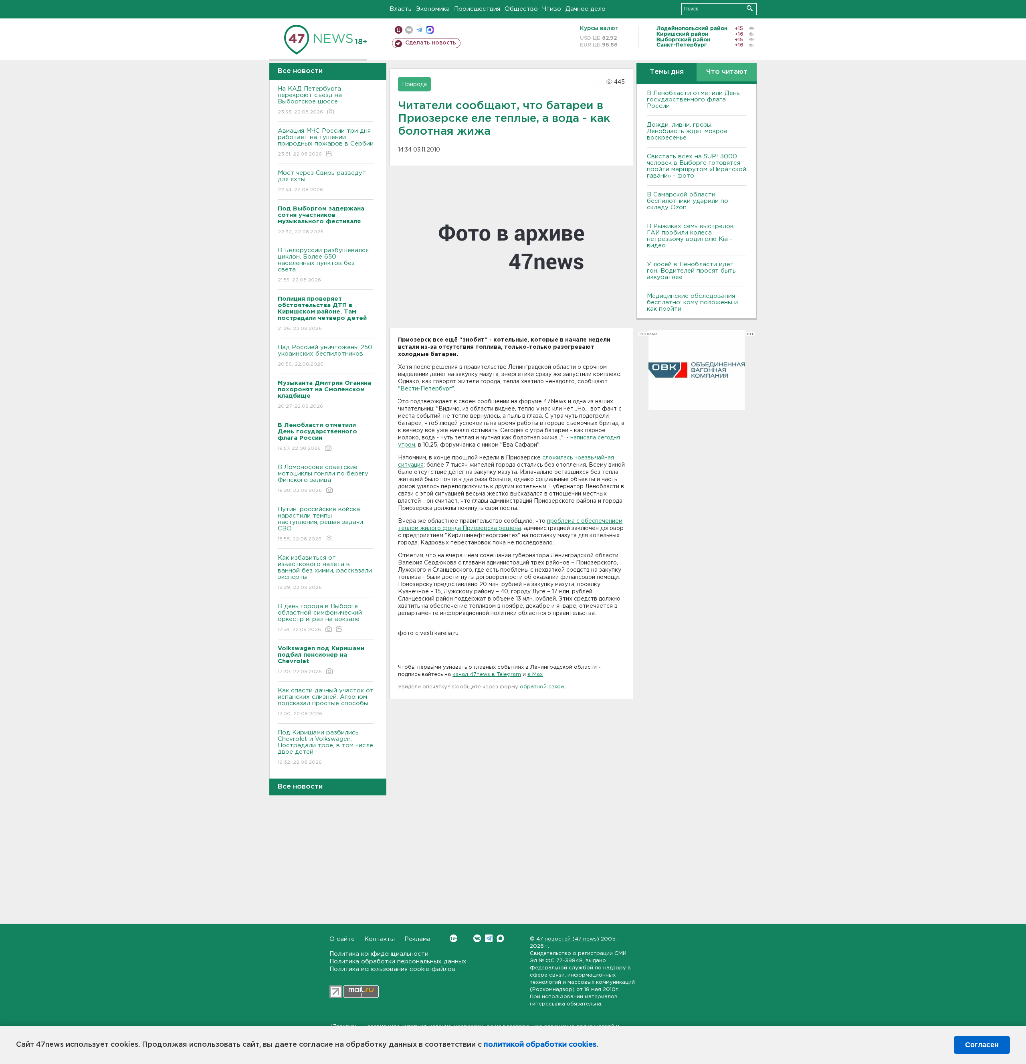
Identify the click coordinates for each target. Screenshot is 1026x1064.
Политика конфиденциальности (378, 954)
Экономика (433, 9)
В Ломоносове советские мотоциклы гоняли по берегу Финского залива (323, 479)
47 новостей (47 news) (567, 939)
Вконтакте (477, 938)
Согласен (982, 1045)
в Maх (535, 674)
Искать (750, 8)
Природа (414, 84)
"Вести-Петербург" (426, 388)
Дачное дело (586, 9)
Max (500, 938)
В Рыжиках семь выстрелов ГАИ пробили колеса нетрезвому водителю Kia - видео (690, 236)
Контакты (379, 939)
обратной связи (542, 687)
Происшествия (477, 9)
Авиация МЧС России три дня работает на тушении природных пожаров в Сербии (326, 142)
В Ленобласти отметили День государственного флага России (693, 100)
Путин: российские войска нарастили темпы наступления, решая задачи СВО (320, 524)
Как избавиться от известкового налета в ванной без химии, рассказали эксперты (325, 572)
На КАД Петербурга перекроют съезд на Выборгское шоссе (310, 100)
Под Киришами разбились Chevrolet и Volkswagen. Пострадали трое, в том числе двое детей (325, 747)
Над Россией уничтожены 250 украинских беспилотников (325, 355)
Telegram (489, 938)
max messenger (430, 30)
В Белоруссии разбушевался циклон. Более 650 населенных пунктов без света (323, 265)
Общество (521, 9)
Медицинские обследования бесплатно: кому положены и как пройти (692, 302)
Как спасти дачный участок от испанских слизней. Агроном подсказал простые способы (326, 702)
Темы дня (667, 72)
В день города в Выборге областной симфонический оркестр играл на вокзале (320, 618)
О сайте (342, 939)
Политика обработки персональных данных (398, 961)
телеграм (419, 30)
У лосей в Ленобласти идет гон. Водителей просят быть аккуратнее (691, 271)
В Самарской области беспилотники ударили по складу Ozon (687, 201)
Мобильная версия (398, 30)
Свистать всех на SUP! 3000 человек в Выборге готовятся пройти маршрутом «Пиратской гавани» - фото (696, 166)
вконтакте (409, 30)
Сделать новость (430, 42)
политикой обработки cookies (540, 1045)
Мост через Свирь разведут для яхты (322, 181)
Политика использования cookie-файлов (392, 969)
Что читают (726, 72)
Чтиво (551, 9)
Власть (401, 9)
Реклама (417, 939)
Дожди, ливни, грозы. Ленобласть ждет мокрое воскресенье (687, 131)
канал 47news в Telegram (486, 674)
